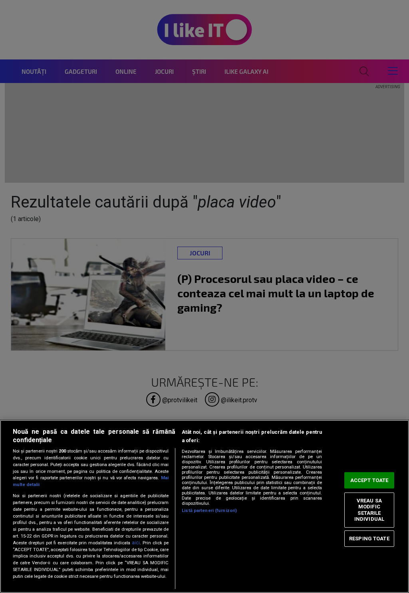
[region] (204, 506)
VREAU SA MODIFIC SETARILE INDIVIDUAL (369, 510)
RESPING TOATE (369, 539)
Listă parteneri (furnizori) (209, 510)
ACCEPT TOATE (369, 480)
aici (136, 543)
